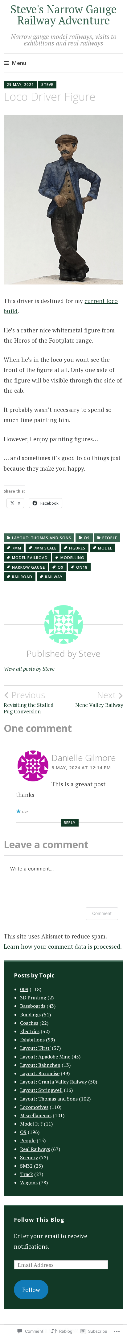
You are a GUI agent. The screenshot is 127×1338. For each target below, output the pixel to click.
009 (24, 989)
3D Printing (33, 997)
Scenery (29, 1157)
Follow (31, 1289)
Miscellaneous (35, 1115)
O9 (87, 538)
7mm (16, 548)
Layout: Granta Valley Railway (53, 1081)
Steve (47, 84)
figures (77, 548)
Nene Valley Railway (99, 699)
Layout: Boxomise (39, 1073)
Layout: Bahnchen (40, 1065)
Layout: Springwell (41, 1090)
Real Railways (35, 1149)
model (105, 548)
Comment (102, 913)
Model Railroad (30, 557)
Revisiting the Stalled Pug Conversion (29, 702)
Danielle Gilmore (83, 757)
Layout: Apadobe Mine (45, 1056)
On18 (82, 567)
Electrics (29, 1031)
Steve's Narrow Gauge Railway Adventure (63, 15)
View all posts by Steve (29, 668)
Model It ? (31, 1123)
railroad (22, 576)
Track (26, 1174)
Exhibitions (32, 1039)
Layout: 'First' (35, 1048)
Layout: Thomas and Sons (41, 538)
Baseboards (32, 1005)
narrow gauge (28, 567)
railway (54, 576)
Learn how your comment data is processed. (63, 946)
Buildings (30, 1014)
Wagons (29, 1182)
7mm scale (45, 548)
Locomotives (34, 1107)
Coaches (29, 1023)
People (109, 538)
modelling (72, 557)
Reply (70, 822)
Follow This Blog (39, 1219)
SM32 (26, 1165)
